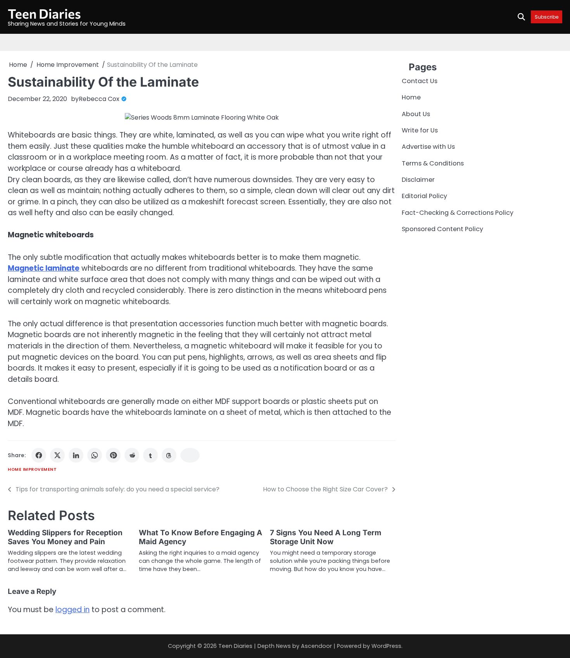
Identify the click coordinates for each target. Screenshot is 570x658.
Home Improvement (32, 469)
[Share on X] (57, 455)
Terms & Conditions (433, 163)
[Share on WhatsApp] (94, 455)
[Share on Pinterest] (113, 455)
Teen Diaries (44, 13)
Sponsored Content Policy (442, 229)
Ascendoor (316, 646)
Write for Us (420, 130)
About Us (416, 114)
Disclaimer (418, 179)
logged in (72, 609)
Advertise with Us (428, 147)
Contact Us (419, 81)
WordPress (386, 646)
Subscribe (546, 16)
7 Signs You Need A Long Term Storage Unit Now (325, 537)
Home (411, 97)
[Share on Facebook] (38, 455)
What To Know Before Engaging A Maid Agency (200, 537)
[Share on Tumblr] (150, 455)
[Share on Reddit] (131, 455)
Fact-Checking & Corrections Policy (457, 212)
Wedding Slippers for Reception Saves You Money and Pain (65, 537)
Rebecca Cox (99, 98)
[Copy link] (190, 455)
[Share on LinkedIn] (76, 455)
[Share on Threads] (169, 455)
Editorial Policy (424, 196)
